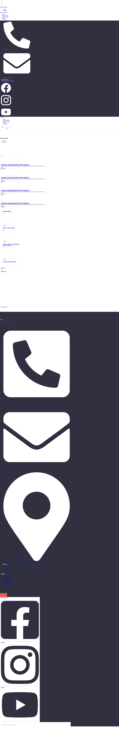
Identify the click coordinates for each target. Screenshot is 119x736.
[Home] (2, 117)
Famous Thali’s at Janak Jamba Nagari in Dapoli (11, 244)
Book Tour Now (4, 306)
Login (4, 9)
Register (5, 10)
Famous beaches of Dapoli (9, 261)
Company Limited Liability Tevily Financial (15, 164)
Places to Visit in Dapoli (9, 227)
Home (3, 140)
